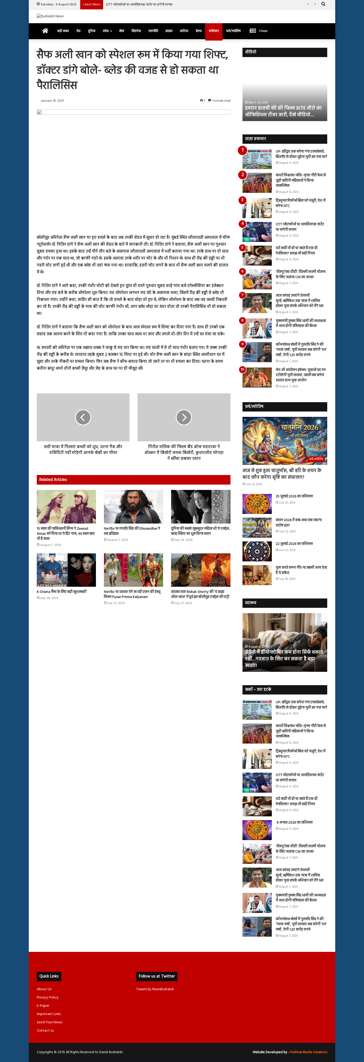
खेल (121, 31)
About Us (44, 989)
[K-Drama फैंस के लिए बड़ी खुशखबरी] (66, 570)
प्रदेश (106, 31)
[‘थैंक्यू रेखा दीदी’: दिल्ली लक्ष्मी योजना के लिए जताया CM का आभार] (257, 279)
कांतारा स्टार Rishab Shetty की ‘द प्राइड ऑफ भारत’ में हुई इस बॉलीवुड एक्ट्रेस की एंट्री (200, 594)
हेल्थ (198, 31)
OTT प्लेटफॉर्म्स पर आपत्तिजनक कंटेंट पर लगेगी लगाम (139, 4)
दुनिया (91, 31)
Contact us (45, 1030)
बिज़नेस (136, 31)
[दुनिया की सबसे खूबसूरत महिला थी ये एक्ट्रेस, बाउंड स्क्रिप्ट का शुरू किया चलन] (200, 506)
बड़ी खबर (63, 31)
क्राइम (168, 31)
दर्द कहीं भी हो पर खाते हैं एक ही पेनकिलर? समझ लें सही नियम (296, 251)
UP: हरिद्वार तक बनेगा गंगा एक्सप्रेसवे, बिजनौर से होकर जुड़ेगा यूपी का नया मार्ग (301, 154)
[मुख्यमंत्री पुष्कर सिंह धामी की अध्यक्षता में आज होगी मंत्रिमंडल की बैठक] (257, 328)
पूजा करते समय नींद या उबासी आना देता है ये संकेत (301, 570)
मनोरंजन (214, 31)
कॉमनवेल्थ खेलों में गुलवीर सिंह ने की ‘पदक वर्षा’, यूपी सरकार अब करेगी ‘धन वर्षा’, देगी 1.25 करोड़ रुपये (301, 350)
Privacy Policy (48, 997)
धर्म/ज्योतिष (233, 31)
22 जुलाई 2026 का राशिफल (294, 544)
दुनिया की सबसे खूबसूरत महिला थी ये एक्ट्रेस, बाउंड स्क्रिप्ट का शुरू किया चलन (200, 531)
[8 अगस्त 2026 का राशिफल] (257, 830)
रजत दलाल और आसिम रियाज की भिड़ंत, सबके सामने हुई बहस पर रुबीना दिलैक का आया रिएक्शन (284, 108)
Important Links (49, 1014)
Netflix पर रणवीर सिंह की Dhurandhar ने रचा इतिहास (132, 531)
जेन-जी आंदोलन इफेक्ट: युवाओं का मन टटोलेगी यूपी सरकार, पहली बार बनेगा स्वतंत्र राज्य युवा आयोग (301, 375)
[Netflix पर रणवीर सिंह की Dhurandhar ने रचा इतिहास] (133, 506)
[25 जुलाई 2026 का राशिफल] (257, 504)
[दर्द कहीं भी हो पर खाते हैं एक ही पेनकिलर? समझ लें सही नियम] (257, 256)
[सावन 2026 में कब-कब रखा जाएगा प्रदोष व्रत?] (257, 528)
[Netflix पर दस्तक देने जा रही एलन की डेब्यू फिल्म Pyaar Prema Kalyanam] (133, 570)
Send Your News (49, 1022)
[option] (284, 91)
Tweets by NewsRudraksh (155, 989)
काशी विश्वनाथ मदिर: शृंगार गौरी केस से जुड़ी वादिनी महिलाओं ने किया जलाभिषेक (301, 180)
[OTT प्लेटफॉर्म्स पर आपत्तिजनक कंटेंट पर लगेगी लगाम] (257, 232)
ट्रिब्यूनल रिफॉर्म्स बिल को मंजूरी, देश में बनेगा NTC (300, 203)
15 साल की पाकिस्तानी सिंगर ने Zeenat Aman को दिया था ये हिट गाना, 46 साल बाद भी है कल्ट (66, 534)
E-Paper (43, 1006)
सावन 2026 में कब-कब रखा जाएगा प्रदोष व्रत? (299, 523)
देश (78, 31)
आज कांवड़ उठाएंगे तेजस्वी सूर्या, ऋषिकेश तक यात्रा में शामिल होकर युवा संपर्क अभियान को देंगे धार (299, 301)
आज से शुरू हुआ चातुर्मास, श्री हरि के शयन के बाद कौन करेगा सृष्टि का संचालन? (281, 474)
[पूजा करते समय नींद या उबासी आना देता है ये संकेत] (257, 575)
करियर (184, 31)
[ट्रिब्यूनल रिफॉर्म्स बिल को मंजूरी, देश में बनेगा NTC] (257, 208)
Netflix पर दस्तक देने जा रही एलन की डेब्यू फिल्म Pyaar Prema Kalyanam (132, 594)
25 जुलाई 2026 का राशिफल (294, 496)
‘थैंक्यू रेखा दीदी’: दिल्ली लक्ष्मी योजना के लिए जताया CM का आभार (300, 274)
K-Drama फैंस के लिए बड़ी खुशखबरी (61, 592)
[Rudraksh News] (50, 16)
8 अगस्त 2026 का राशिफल (294, 823)
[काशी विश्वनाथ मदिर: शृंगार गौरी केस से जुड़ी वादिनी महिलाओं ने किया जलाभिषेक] (257, 183)
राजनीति (153, 31)
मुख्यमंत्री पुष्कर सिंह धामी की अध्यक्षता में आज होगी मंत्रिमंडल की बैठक (301, 323)
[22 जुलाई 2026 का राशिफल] (257, 551)
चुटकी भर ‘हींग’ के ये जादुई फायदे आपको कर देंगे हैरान (282, 662)
